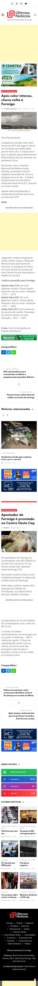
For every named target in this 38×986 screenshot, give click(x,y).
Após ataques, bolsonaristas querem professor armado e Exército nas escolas (22, 716)
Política (28, 944)
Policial (19, 923)
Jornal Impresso (25, 941)
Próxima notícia (26, 392)
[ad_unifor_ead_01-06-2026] (19, 474)
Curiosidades (29, 935)
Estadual (14, 926)
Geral (3, 828)
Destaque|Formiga (8, 453)
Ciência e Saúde (19, 932)
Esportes (11, 941)
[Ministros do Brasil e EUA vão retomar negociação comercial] (28, 880)
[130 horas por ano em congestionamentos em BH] (9, 814)
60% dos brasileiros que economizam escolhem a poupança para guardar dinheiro (18, 374)
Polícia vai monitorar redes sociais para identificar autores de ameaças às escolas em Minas (18, 693)
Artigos (27, 929)
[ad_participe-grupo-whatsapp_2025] (19, 337)
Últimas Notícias (11, 109)
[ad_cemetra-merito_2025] (19, 69)
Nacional (4, 860)
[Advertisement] (19, 44)
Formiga (9, 923)
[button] (3, 415)
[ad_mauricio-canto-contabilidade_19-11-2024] (19, 486)
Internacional (14, 929)
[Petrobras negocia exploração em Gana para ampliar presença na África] (28, 848)
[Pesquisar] (35, 15)
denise (7, 528)
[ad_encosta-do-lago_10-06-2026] (19, 81)
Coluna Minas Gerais (9, 826)
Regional (29, 923)
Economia (23, 860)
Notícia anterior (12, 369)
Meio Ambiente (14, 944)
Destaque (31, 860)
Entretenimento (25, 938)
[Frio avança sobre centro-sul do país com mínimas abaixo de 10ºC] (9, 880)
